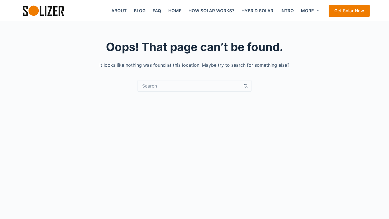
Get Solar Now (349, 10)
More (307, 10)
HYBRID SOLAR (257, 10)
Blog (140, 10)
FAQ (157, 10)
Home (174, 10)
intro (287, 10)
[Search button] (245, 86)
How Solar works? (211, 10)
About (119, 10)
